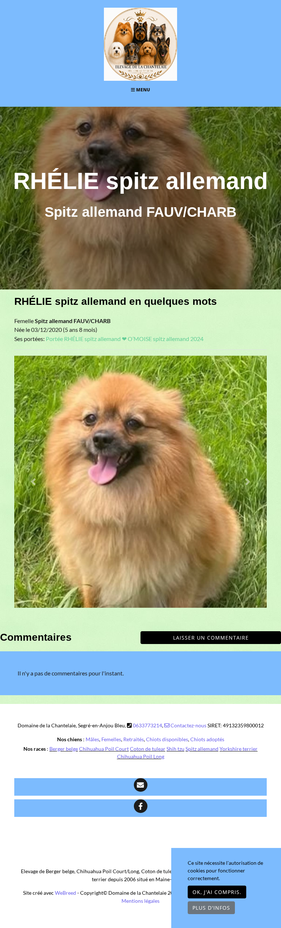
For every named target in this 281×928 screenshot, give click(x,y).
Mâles (92, 739)
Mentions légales (140, 901)
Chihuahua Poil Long (140, 756)
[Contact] (140, 787)
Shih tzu (175, 749)
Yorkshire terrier (239, 749)
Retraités (133, 739)
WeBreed (65, 893)
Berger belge (63, 749)
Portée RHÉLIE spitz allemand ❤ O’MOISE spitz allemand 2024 (124, 338)
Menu (142, 90)
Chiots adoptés (207, 739)
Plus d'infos (211, 907)
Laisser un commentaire (211, 637)
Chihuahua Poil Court (104, 749)
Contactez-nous (187, 725)
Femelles (111, 739)
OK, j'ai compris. (216, 892)
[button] (33, 482)
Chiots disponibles (167, 739)
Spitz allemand (202, 749)
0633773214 (147, 725)
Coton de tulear (147, 749)
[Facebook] (140, 808)
